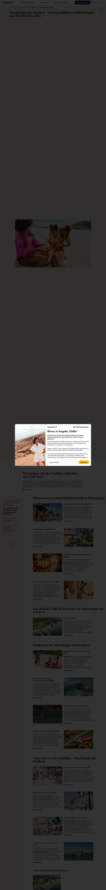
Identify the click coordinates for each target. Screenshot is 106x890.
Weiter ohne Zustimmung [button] (81, 427)
